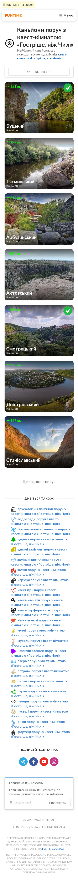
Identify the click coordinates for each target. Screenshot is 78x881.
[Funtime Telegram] (24, 761)
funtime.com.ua (53, 848)
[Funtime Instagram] (54, 761)
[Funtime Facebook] (34, 761)
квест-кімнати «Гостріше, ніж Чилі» (42, 56)
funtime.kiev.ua (53, 827)
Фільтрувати (41, 71)
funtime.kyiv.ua (26, 827)
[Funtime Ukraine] (13, 15)
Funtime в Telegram (19, 4)
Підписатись (57, 802)
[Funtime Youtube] (45, 761)
